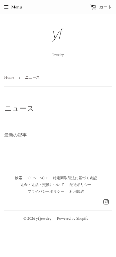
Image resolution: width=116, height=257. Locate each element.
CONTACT (38, 178)
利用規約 (77, 191)
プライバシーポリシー (46, 191)
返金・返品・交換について (42, 184)
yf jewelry (44, 218)
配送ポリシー (81, 184)
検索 (18, 178)
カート (105, 7)
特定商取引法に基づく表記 (75, 178)
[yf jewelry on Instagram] (106, 203)
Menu (16, 7)
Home (9, 77)
